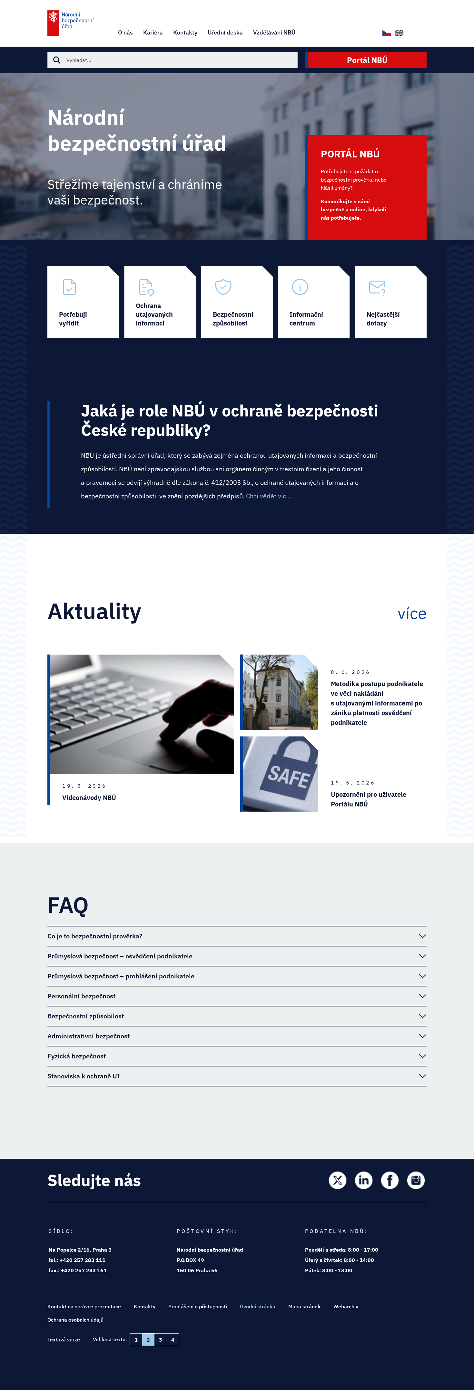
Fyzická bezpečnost (76, 1056)
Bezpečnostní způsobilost (237, 302)
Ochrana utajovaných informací (160, 302)
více (412, 613)
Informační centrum (314, 302)
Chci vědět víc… (268, 496)
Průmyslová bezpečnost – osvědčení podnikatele (120, 956)
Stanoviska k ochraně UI (83, 1076)
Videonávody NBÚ (89, 797)
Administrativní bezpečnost (88, 1036)
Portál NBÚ (367, 60)
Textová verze (63, 1339)
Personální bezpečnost (81, 996)
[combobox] (172, 60)
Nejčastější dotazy (391, 302)
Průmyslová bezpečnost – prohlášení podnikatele (120, 976)
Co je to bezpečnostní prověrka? (95, 936)
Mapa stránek (304, 1306)
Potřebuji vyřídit (83, 302)
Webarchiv (345, 1306)
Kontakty (144, 1306)
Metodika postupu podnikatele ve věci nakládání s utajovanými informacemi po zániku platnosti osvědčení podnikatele (377, 703)
